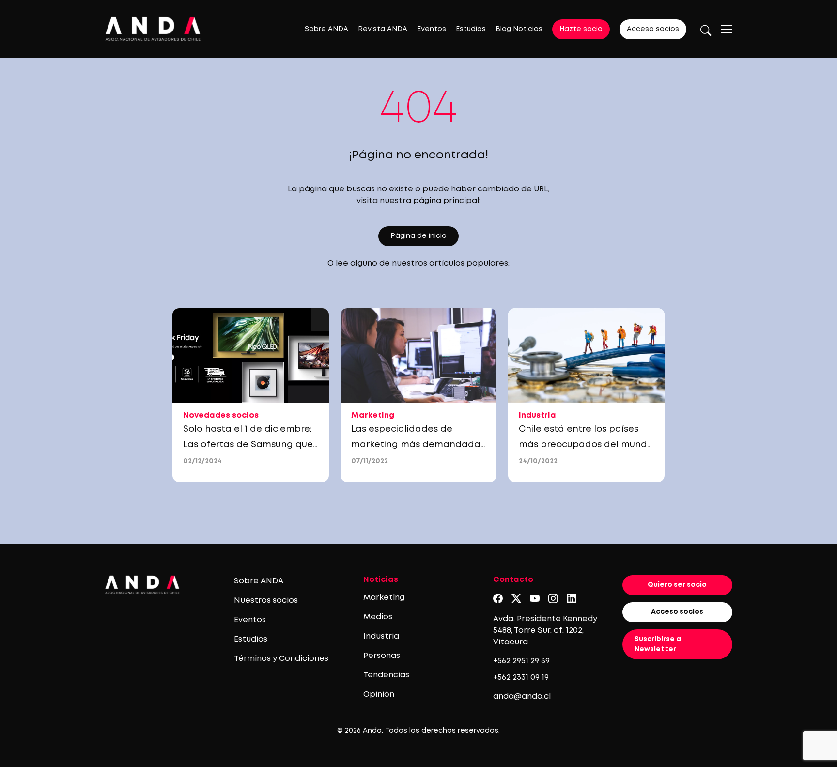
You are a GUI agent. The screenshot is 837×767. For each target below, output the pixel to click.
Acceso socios (653, 29)
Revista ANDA (382, 29)
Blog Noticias (519, 29)
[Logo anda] (153, 28)
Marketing (383, 597)
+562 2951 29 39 (521, 661)
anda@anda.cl (522, 696)
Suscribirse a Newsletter (658, 644)
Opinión (378, 694)
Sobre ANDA (326, 29)
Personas (381, 655)
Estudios (471, 29)
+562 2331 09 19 (521, 677)
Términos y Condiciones (281, 658)
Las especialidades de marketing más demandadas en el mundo (418, 444)
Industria (381, 636)
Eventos (431, 29)
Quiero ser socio (677, 585)
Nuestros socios (266, 600)
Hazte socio (581, 29)
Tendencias (386, 675)
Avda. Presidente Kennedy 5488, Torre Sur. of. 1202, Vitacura (545, 630)
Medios (377, 617)
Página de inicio (418, 236)
